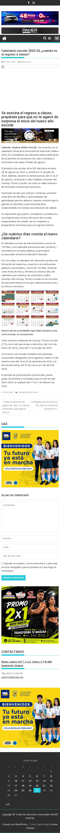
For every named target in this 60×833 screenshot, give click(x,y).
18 (23, 785)
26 (30, 790)
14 (44, 780)
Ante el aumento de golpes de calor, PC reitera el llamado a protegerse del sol (15, 407)
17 (15, 785)
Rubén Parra (25, 62)
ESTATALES (8, 392)
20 (37, 785)
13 (37, 780)
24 (15, 790)
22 (51, 785)
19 (30, 785)
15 (51, 780)
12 (30, 780)
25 (23, 790)
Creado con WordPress (14, 824)
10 (15, 780)
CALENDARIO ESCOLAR (28, 392)
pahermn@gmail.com (12, 677)
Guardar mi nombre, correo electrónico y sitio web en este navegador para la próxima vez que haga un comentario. (29, 567)
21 (44, 785)
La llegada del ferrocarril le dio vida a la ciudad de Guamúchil (44, 405)
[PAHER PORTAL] (4, 38)
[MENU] (57, 38)
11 (23, 780)
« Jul (7, 804)
